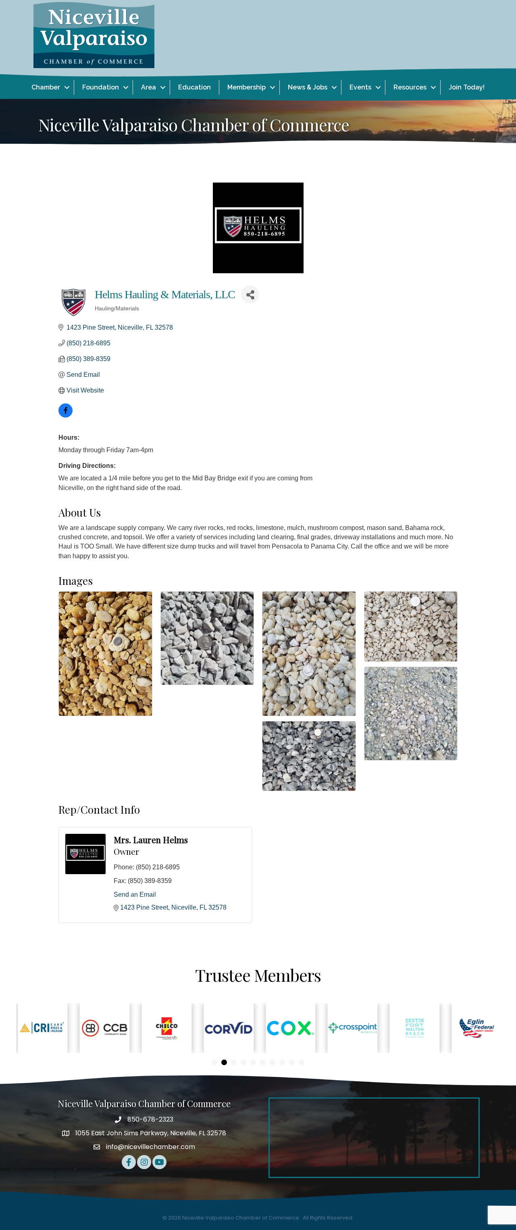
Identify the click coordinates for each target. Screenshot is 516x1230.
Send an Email (135, 894)
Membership (246, 87)
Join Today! (467, 87)
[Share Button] (250, 294)
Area (148, 87)
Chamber (45, 87)
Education (194, 87)
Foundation (100, 87)
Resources (410, 87)
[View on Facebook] (65, 415)
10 (301, 1062)
